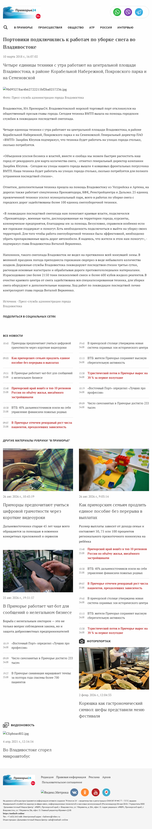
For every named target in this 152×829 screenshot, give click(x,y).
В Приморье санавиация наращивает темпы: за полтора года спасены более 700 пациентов (41, 678)
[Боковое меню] (5, 27)
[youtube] (96, 792)
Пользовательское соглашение (62, 782)
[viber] (128, 12)
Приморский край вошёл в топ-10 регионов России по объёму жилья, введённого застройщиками (41, 393)
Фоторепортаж (99, 641)
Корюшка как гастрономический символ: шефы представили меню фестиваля (111, 709)
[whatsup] (117, 12)
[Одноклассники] (85, 792)
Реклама (94, 777)
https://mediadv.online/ (14, 813)
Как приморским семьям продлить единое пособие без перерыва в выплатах (112, 511)
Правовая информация (71, 777)
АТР (92, 27)
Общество (76, 27)
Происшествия (50, 27)
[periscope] (106, 792)
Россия (106, 27)
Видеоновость (22, 725)
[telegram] (139, 12)
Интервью (125, 27)
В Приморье (23, 27)
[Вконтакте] (74, 792)
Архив (106, 777)
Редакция (47, 777)
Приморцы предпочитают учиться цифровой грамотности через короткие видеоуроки (36, 511)
